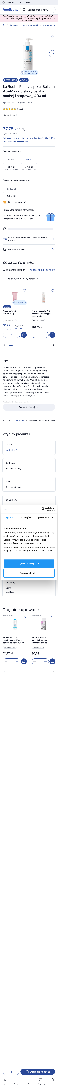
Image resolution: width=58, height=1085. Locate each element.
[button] (34, 103)
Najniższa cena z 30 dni (11, 320)
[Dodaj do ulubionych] (52, 36)
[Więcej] (52, 240)
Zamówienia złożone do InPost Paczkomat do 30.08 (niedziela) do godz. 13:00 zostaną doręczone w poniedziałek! (28, 18)
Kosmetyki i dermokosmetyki (24, 25)
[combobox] (38, 10)
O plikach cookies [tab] (45, 517)
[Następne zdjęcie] (52, 53)
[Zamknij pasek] (54, 18)
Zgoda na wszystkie (29, 563)
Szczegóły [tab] (25, 517)
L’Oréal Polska (18, 412)
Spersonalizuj (27, 573)
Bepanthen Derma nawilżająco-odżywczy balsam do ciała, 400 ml (13, 631)
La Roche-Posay (13, 441)
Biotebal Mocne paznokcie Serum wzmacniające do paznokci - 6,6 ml (39, 632)
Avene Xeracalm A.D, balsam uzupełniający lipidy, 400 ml (41, 305)
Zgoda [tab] (9, 517)
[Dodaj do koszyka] (24, 326)
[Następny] (52, 336)
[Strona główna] (3, 25)
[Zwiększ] (16, 1072)
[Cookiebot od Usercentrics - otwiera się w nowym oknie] (42, 509)
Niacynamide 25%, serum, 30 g (11, 303)
